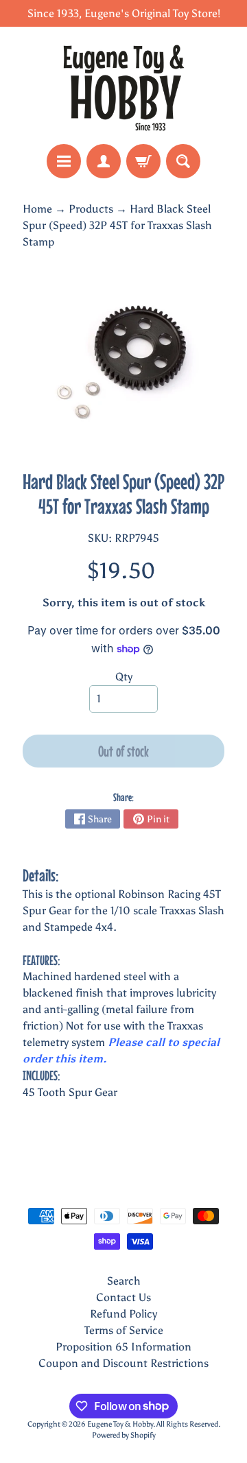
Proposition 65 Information (123, 1346)
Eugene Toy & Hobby (120, 1424)
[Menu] (64, 161)
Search (124, 1280)
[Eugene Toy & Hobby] (123, 85)
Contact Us (123, 1297)
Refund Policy (123, 1313)
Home (37, 208)
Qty (123, 676)
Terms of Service (123, 1330)
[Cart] (143, 161)
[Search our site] (183, 161)
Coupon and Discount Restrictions (123, 1363)
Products (91, 208)
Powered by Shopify (124, 1435)
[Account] (103, 161)
